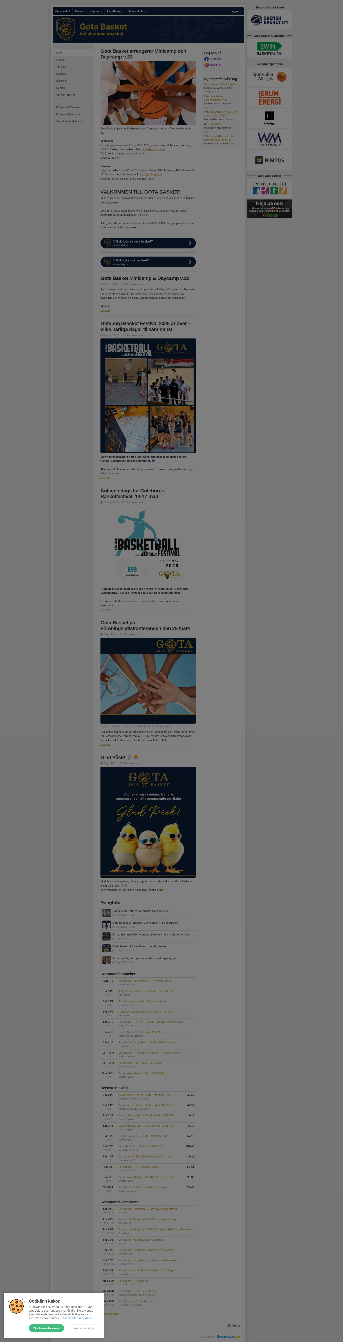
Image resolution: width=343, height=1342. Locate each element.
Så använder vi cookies (76, 1318)
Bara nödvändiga (83, 1328)
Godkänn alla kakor (46, 1328)
